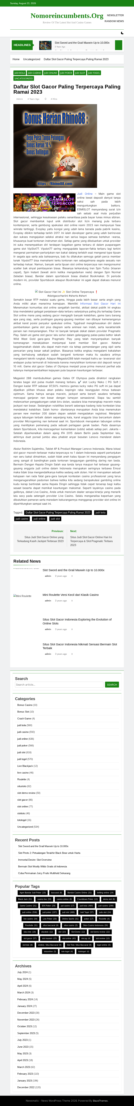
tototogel (21, 820)
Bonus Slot (23, 711)
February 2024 (25, 999)
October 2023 (24, 1026)
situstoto (21, 786)
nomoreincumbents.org (67, 15)
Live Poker (50, 919)
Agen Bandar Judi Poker (33, 893)
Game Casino (28, 906)
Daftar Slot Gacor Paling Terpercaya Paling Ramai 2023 (58, 512)
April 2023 (22, 1060)
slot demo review (26, 792)
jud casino (67, 906)
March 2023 (23, 1067)
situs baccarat (51, 925)
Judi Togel (87, 912)
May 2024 (22, 979)
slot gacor (22, 799)
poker (88, 919)
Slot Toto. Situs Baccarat (79, 945)
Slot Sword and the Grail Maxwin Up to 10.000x (82, 42)
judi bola (20, 73)
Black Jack (25, 899)
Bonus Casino (24, 705)
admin (19, 99)
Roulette (21, 779)
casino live (44, 899)
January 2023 (24, 1080)
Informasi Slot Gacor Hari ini (100, 303)
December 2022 (25, 1087)
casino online (64, 899)
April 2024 (22, 985)
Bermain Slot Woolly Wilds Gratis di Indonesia (42, 866)
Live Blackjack (25, 766)
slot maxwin (49, 938)
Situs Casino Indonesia (95, 925)
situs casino (71, 925)
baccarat (56, 893)
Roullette (31, 925)
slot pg (85, 938)
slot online (22, 806)
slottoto (21, 813)
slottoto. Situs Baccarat (49, 945)
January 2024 (24, 1006)
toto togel (67, 951)
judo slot (105, 912)
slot (62, 932)
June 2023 (22, 1046)
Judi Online (84, 193)
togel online (104, 945)
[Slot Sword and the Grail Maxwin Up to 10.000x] (45, 47)
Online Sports (70, 919)
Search (112, 684)
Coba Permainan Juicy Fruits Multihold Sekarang (44, 873)
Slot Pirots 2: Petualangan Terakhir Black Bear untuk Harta (49, 852)
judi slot (80, 73)
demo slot (109, 899)
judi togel (94, 73)
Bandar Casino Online (79, 893)
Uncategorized (24, 78)
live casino (23, 772)
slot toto (28, 945)
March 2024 (23, 992)
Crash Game (24, 718)
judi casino (34, 73)
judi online (50, 73)
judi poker (66, 73)
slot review (103, 938)
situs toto (30, 932)
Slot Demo (78, 932)
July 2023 (22, 1039)
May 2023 (22, 1053)
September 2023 (26, 1033)
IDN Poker (48, 906)
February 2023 (25, 1073)
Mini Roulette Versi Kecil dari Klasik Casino (71, 594)
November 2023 (25, 1019)
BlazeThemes (100, 1100)
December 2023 (25, 1012)
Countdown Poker (87, 899)
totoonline (50, 951)
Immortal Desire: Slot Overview (35, 859)
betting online (105, 893)
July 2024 (22, 972)
